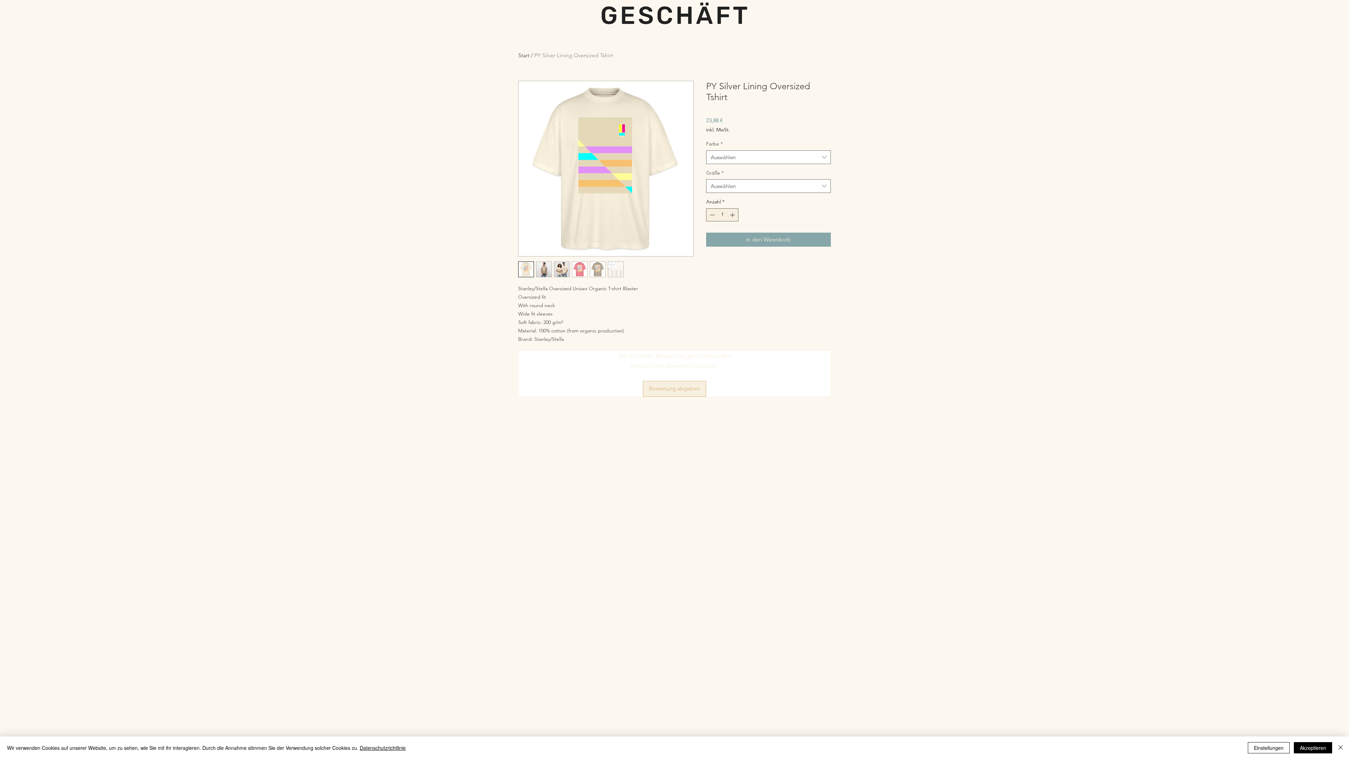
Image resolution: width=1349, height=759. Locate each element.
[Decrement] (711, 215)
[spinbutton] (722, 215)
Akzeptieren (1313, 747)
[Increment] (733, 215)
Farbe (714, 144)
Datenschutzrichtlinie (383, 747)
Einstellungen (1269, 747)
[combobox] (768, 157)
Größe (715, 173)
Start (523, 55)
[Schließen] (1340, 747)
